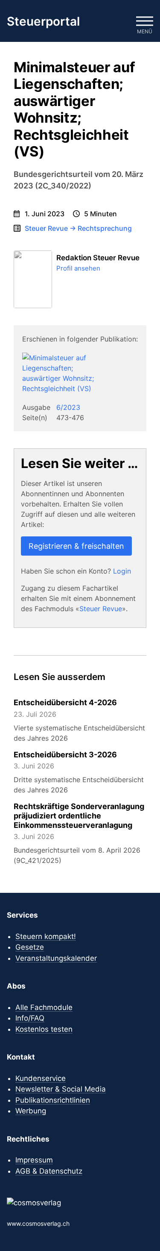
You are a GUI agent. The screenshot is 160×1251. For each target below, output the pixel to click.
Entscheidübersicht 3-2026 (65, 754)
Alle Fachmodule (44, 1007)
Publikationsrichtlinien (52, 1100)
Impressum (34, 1160)
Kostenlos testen (44, 1029)
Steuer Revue (100, 608)
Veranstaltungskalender (56, 958)
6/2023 (68, 407)
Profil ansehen (78, 268)
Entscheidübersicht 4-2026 (65, 702)
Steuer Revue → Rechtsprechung (78, 228)
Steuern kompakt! (45, 936)
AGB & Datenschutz (48, 1171)
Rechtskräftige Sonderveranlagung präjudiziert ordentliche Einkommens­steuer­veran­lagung (79, 815)
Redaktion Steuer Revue (98, 257)
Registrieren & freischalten (76, 546)
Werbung (30, 1111)
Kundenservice (40, 1078)
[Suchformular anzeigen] (119, 21)
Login (122, 571)
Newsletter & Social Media (60, 1089)
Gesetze (29, 947)
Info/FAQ (29, 1018)
